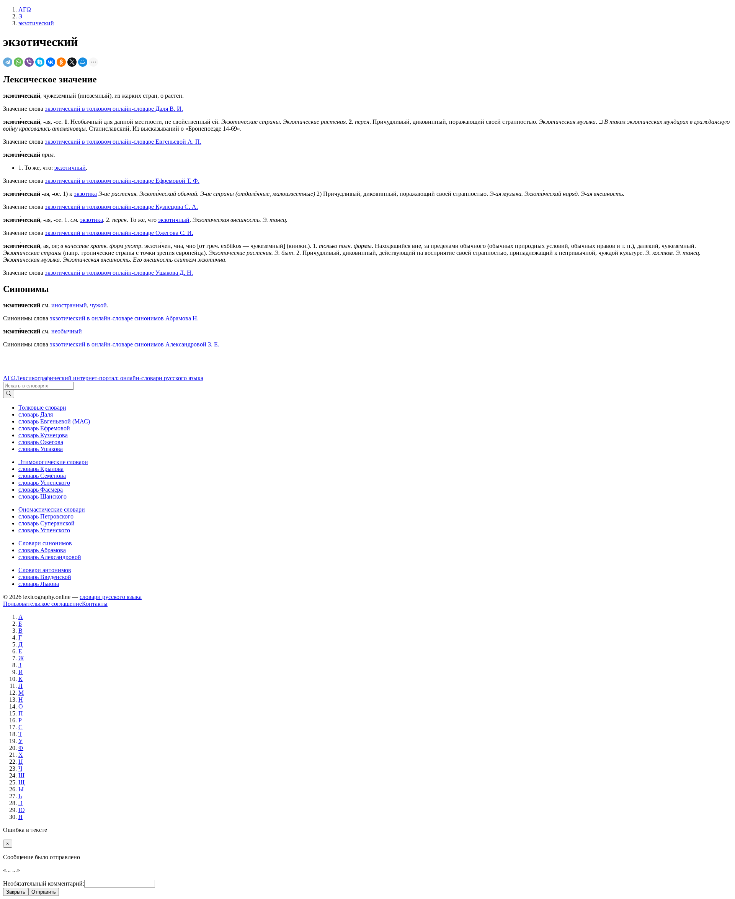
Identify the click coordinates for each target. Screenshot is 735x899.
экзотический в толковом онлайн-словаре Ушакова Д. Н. (119, 272)
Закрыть (15, 892)
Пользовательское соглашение (42, 603)
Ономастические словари (51, 509)
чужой (98, 305)
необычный (66, 331)
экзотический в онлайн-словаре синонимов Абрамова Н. (124, 318)
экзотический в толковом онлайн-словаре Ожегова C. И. (119, 233)
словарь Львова (38, 584)
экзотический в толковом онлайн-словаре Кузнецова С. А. (121, 206)
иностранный (69, 305)
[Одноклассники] (61, 62)
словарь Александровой (49, 557)
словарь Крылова (41, 469)
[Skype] (39, 62)
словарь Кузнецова (43, 435)
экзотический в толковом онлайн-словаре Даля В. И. (114, 108)
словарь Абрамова (42, 550)
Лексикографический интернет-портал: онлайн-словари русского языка (109, 378)
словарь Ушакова (40, 449)
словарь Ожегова (40, 442)
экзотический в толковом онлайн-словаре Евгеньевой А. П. (123, 141)
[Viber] (29, 62)
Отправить (43, 892)
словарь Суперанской (46, 523)
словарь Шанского (42, 496)
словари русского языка (111, 597)
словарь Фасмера (40, 489)
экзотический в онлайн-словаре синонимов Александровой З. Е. (134, 344)
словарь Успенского (44, 482)
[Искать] (8, 394)
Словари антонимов (44, 570)
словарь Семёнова (42, 475)
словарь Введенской (44, 577)
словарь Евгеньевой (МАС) (54, 421)
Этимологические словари (53, 462)
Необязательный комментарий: (43, 883)
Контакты (95, 603)
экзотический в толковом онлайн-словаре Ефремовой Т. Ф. (122, 180)
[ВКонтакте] (50, 62)
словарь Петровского (46, 516)
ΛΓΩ (9, 378)
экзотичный (70, 167)
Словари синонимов (45, 543)
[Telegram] (7, 62)
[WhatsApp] (18, 62)
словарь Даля (35, 414)
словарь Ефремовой (44, 428)
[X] (72, 62)
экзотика (85, 193)
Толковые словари (42, 407)
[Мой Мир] (82, 62)
